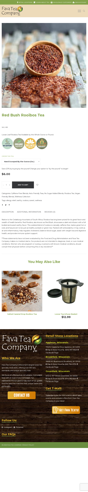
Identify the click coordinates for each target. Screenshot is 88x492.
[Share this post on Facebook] (2, 205)
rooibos (26, 200)
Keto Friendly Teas (36, 193)
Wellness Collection (22, 197)
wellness (38, 200)
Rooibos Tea (69, 193)
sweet (31, 200)
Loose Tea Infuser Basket (66, 314)
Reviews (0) (49, 212)
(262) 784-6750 (70, 364)
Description (8, 212)
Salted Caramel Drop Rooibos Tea (22, 314)
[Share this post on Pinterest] (9, 205)
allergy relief (11, 200)
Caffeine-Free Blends (19, 193)
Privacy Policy (28, 445)
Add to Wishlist (37, 184)
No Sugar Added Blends (54, 193)
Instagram (7, 427)
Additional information (29, 212)
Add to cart (23, 185)
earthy (19, 200)
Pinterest (19, 427)
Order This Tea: (8, 156)
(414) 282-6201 (70, 379)
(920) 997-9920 (70, 350)
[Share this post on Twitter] (5, 205)
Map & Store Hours (54, 350)
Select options (22, 294)
